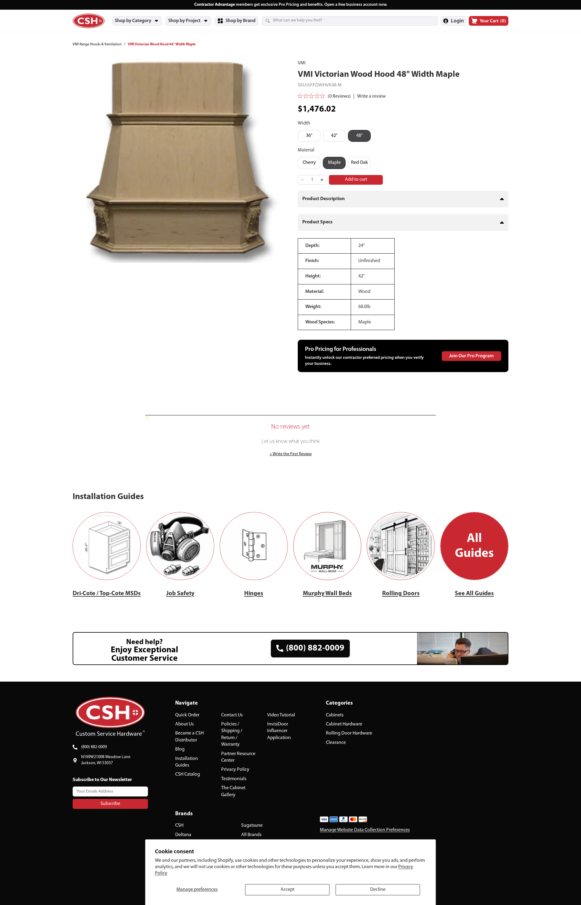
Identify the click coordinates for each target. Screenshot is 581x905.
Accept (287, 889)
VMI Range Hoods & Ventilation (97, 44)
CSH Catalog (187, 774)
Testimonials (233, 779)
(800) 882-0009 (94, 747)
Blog (180, 749)
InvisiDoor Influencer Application (279, 731)
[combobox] (342, 20)
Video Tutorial (281, 715)
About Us (184, 724)
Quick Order (187, 715)
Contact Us (232, 715)
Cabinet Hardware (344, 724)
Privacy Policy (235, 769)
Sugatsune (252, 825)
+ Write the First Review (291, 454)
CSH (179, 825)
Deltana (183, 834)
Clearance (336, 742)
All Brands (251, 834)
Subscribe (110, 803)
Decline (378, 889)
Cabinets (334, 715)
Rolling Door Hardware (349, 733)
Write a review (371, 96)
